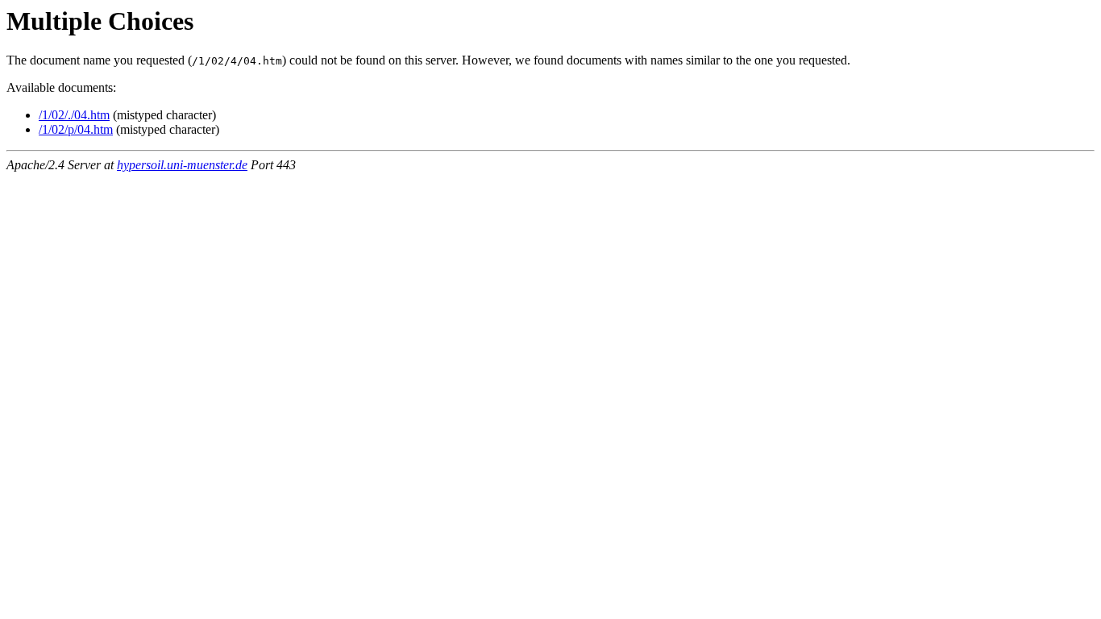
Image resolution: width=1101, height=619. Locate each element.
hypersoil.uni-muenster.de (182, 165)
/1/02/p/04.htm (76, 129)
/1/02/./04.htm (74, 115)
